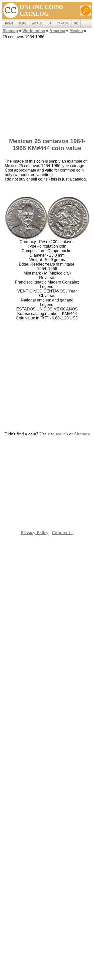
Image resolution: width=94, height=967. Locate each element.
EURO (23, 23)
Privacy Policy (34, 532)
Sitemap (10, 31)
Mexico (76, 31)
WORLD (37, 23)
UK (76, 23)
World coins (33, 31)
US (49, 23)
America (57, 31)
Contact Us (62, 532)
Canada (63, 23)
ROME (9, 23)
